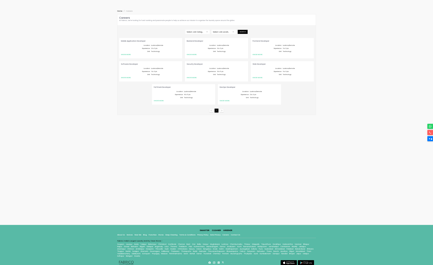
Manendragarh (212, 246)
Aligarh (142, 246)
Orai (193, 244)
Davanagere (155, 251)
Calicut (242, 251)
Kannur (222, 246)
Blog (145, 235)
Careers (225, 235)
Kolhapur (120, 256)
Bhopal (292, 254)
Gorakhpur (277, 244)
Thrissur (247, 244)
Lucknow (224, 244)
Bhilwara (310, 249)
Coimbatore (285, 246)
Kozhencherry (199, 246)
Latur (167, 246)
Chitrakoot (162, 244)
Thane (269, 251)
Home (119, 11)
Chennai (181, 244)
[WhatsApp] (430, 126)
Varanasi (298, 244)
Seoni (186, 254)
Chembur (217, 254)
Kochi (239, 246)
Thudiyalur (248, 254)
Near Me (138, 235)
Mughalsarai (215, 244)
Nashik (128, 251)
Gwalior (173, 249)
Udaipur (306, 254)
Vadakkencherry (123, 254)
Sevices (130, 235)
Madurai (164, 254)
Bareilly (294, 246)
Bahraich (134, 246)
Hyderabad (269, 249)
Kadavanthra (288, 244)
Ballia (199, 244)
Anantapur (121, 249)
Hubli (166, 249)
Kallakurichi (136, 254)
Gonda (126, 246)
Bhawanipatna (232, 251)
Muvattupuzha (236, 254)
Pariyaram (251, 251)
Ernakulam (231, 246)
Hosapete (150, 249)
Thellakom (183, 246)
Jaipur (298, 254)
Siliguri (291, 251)
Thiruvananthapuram (216, 251)
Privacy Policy (202, 235)
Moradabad (300, 251)
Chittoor (130, 249)
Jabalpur (302, 246)
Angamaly (159, 246)
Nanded (284, 254)
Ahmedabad (280, 249)
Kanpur (205, 244)
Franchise (153, 235)
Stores (161, 235)
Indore (199, 249)
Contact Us (235, 235)
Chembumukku (236, 244)
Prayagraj (155, 254)
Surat (256, 254)
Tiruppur (120, 251)
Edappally (255, 244)
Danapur (276, 254)
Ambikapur (140, 249)
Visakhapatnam (232, 249)
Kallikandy (165, 251)
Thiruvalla (159, 249)
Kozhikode (172, 244)
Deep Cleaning (171, 235)
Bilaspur (306, 244)
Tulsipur (143, 244)
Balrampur (152, 244)
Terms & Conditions (187, 235)
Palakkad (290, 249)
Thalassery (175, 251)
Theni (309, 251)
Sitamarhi (144, 251)
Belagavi (129, 256)
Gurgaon (120, 244)
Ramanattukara (249, 246)
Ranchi (276, 251)
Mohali (192, 254)
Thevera (173, 246)
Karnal (199, 254)
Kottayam (146, 254)
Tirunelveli (207, 254)
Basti (188, 244)
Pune (261, 249)
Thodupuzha (186, 251)
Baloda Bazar (300, 249)
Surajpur (135, 251)
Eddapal (150, 246)
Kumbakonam (265, 254)
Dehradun (261, 251)
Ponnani (225, 254)
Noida (136, 244)
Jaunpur (129, 244)
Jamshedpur (274, 246)
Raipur (119, 246)
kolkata (254, 249)
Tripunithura (266, 244)
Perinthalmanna (175, 254)
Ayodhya (284, 251)
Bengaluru (207, 249)
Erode (215, 249)
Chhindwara (182, 249)
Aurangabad (245, 249)
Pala (190, 246)
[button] (197, 32)
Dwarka (137, 256)
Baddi (195, 251)
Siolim (221, 249)
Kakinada (202, 251)
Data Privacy (215, 235)
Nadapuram (262, 246)
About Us (121, 235)
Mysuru (192, 249)
